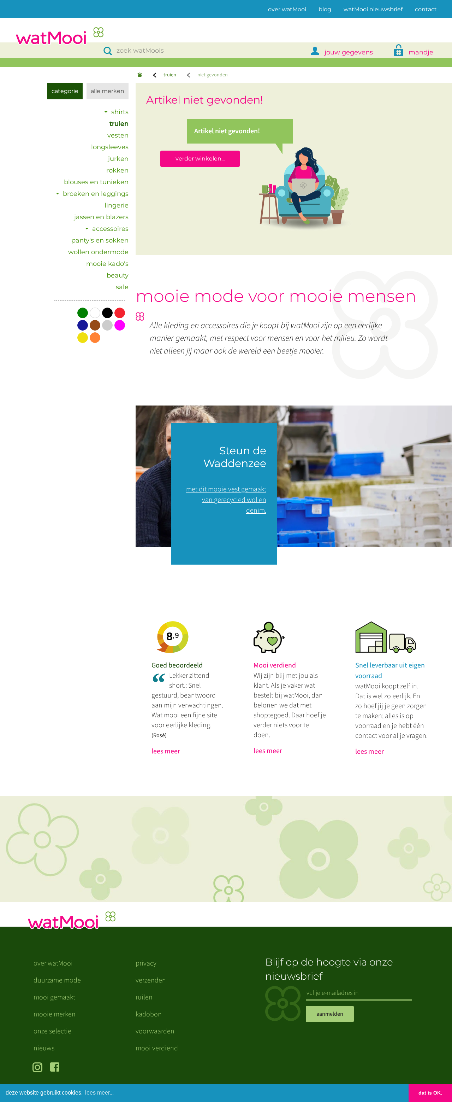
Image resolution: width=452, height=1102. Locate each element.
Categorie (65, 91)
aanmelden (329, 1014)
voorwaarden (155, 1031)
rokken (117, 170)
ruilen (144, 997)
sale (122, 287)
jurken (118, 159)
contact (426, 9)
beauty (118, 275)
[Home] (139, 75)
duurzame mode (57, 980)
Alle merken (107, 91)
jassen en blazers (101, 217)
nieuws (44, 1048)
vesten (118, 135)
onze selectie (52, 1031)
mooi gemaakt (54, 997)
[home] (59, 36)
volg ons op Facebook (56, 1068)
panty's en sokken (100, 240)
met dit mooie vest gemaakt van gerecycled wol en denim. (226, 499)
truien (169, 74)
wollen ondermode (98, 252)
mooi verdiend (157, 1048)
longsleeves (110, 147)
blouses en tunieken (96, 182)
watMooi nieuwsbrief (373, 9)
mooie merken (55, 1014)
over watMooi (287, 9)
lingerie (117, 205)
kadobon (149, 1014)
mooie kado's (107, 264)
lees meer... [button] (99, 1093)
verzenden (151, 980)
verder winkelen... (200, 158)
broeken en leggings (96, 194)
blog (325, 9)
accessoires (110, 229)
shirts (120, 112)
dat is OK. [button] (430, 1093)
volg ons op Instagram (38, 1068)
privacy (146, 963)
